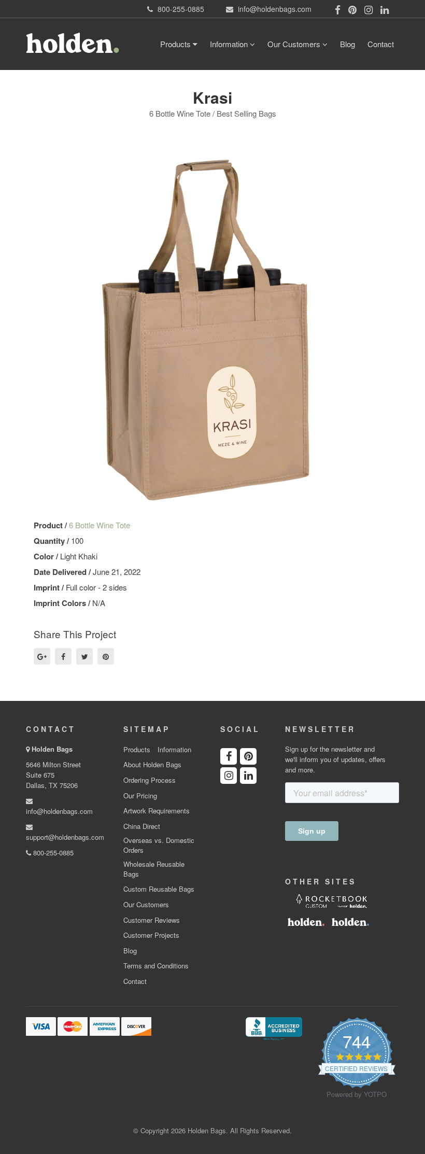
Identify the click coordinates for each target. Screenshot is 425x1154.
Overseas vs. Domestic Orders (158, 845)
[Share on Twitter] (84, 656)
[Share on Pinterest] (105, 656)
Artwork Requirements (156, 810)
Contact (380, 43)
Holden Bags (52, 749)
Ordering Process (149, 780)
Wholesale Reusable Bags (154, 869)
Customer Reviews (151, 920)
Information (230, 43)
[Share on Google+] (42, 656)
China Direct (141, 826)
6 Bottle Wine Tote (99, 524)
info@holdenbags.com (59, 811)
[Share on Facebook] (63, 656)
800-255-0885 (52, 852)
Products (176, 43)
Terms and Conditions (156, 965)
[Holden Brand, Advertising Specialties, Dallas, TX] (274, 1028)
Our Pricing (140, 795)
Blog (347, 43)
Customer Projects (151, 935)
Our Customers (294, 43)
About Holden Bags (152, 764)
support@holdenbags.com (65, 837)
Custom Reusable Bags (158, 889)
